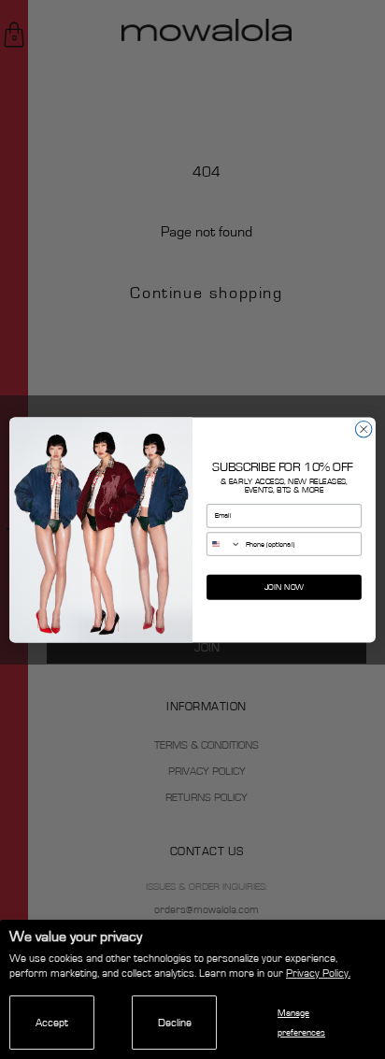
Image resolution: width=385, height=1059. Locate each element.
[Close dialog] (363, 429)
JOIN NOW (284, 586)
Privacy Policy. (318, 973)
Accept (52, 1022)
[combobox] (224, 543)
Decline (175, 1022)
